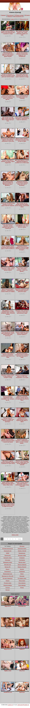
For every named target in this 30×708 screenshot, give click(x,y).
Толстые (7, 587)
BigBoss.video (7, 670)
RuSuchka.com (22, 606)
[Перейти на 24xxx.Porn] (22, 669)
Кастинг (22, 569)
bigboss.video (15, 534)
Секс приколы (21, 583)
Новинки (3, 15)
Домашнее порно (7, 562)
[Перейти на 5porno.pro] (22, 690)
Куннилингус (7, 571)
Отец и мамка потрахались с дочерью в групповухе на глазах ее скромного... (22, 118)
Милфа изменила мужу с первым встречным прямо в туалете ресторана (8, 441)
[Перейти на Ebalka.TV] (22, 647)
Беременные (22, 553)
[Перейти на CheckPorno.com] (8, 690)
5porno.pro (22, 692)
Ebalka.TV (22, 649)
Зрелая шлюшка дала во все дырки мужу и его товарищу (22, 97)
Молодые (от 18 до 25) (7, 576)
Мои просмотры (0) (18, 16)
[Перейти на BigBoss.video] (8, 669)
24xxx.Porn (22, 670)
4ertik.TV (22, 627)
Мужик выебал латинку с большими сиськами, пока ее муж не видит (22, 140)
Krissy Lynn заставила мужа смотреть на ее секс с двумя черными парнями (8, 204)
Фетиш (22, 587)
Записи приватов (22, 564)
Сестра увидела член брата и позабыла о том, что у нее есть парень (22, 226)
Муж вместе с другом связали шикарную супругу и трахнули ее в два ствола (8, 462)
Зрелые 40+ (8, 566)
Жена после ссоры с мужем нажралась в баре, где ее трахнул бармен (8, 269)
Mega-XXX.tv (8, 606)
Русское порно (7, 583)
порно (12, 19)
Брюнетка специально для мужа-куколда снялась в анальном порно (22, 290)
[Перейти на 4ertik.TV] (22, 626)
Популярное (10, 15)
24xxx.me (8, 627)
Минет (22, 573)
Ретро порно (22, 580)
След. (19, 539)
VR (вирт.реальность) (7, 548)
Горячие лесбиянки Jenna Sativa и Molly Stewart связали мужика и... (22, 333)
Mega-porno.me (24, 19)
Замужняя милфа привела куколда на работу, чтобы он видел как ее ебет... (7, 505)
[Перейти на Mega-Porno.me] (8, 647)
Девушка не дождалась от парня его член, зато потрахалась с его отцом (22, 376)
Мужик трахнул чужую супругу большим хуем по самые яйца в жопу (7, 483)
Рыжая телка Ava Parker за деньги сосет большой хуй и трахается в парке (7, 32)
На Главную (8, 546)
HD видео (27, 15)
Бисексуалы (8, 555)
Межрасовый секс (7, 573)
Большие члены (8, 557)
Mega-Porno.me (8, 649)
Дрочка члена (22, 562)
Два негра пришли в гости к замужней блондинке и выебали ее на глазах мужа (22, 161)
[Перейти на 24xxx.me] (8, 626)
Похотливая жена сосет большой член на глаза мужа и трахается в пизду (22, 75)
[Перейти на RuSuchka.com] (22, 604)
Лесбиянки (22, 571)
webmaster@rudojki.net (23, 704)
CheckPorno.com (8, 692)
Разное (7, 580)
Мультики (22, 576)
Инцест (7, 569)
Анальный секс (7, 550)
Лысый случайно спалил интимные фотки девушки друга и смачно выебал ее (7, 247)
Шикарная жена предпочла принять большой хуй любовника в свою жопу (8, 140)
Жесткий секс (7, 564)
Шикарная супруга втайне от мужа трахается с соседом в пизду (7, 376)
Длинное (10, 16)
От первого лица (22, 578)
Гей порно (7, 560)
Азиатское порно (22, 548)
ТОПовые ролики (19, 15)
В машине (22, 557)
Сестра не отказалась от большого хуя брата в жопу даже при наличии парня (8, 75)
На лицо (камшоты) (7, 578)
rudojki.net (10, 704)
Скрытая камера (7, 585)
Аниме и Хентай (22, 550)
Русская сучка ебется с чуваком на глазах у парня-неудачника (8, 161)
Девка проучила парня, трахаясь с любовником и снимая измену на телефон (8, 290)
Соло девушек (22, 585)
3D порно (22, 546)
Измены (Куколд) (22, 566)
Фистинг (8, 589)
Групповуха (22, 560)
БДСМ (7, 553)
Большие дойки (22, 555)
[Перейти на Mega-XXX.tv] (8, 604)
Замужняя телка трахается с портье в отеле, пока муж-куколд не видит (22, 312)
